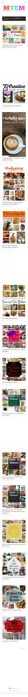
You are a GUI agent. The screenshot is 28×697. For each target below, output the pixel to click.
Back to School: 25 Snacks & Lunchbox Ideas (12, 478)
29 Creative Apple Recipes (11, 106)
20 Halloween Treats (10, 382)
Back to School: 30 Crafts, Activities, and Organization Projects (13, 511)
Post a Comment (8, 48)
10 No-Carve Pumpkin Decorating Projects (10, 246)
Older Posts (23, 648)
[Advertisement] (14, 67)
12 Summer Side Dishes (10, 318)
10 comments (8, 643)
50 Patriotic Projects (10, 641)
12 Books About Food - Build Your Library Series (12, 46)
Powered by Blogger (15, 688)
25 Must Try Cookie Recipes (12, 610)
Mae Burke (17, 690)
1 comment (7, 580)
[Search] (25, 2)
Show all (5, 19)
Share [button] (3, 48)
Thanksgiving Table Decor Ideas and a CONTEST (12, 203)
